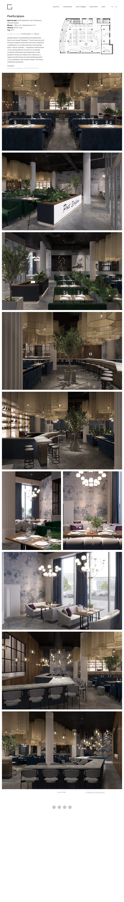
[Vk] (64, 807)
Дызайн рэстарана (14, 34)
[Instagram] (54, 807)
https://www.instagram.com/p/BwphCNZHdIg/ (23, 68)
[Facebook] (59, 807)
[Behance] (70, 807)
